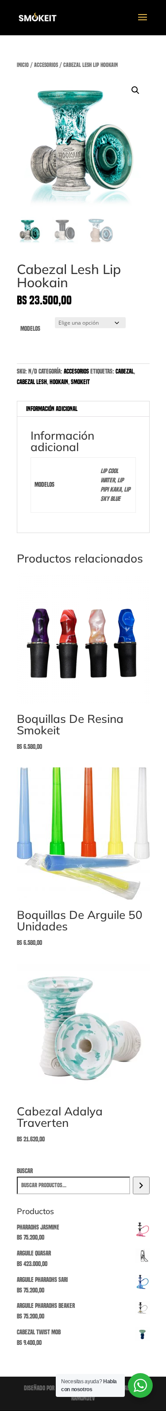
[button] (135, 90)
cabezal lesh (32, 381)
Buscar (25, 1170)
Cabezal (125, 371)
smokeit (80, 381)
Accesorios (46, 65)
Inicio (23, 65)
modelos (30, 328)
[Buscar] (141, 1185)
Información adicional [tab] (51, 408)
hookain (59, 381)
